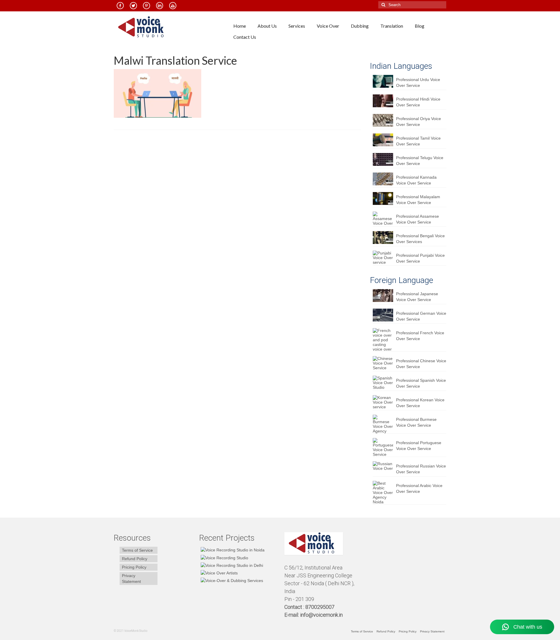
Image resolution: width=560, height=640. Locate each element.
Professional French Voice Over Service (420, 335)
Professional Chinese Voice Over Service (421, 363)
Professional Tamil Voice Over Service (418, 141)
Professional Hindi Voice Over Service (418, 102)
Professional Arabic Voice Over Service (419, 488)
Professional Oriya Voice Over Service (418, 121)
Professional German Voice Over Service (421, 316)
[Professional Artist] (223, 557)
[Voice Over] (231, 580)
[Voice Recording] (231, 565)
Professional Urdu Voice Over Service (418, 82)
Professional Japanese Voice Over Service (417, 296)
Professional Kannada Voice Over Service (416, 180)
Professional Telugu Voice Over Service (419, 160)
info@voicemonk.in (321, 615)
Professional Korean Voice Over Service (420, 403)
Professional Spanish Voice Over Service (421, 383)
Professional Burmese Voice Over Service (416, 422)
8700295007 (320, 607)
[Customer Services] (232, 550)
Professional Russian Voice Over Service (421, 469)
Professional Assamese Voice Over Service (417, 219)
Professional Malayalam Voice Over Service (418, 199)
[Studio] (218, 573)
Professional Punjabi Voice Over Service (420, 258)
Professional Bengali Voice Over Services (420, 238)
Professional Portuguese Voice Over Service (418, 445)
